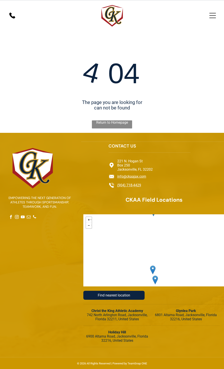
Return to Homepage (112, 122)
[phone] (34, 217)
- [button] (91, 225)
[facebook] (11, 217)
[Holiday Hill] (155, 279)
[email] (29, 217)
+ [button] (91, 219)
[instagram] (17, 217)
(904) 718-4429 (129, 185)
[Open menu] (212, 15)
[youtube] (23, 217)
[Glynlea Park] (153, 269)
